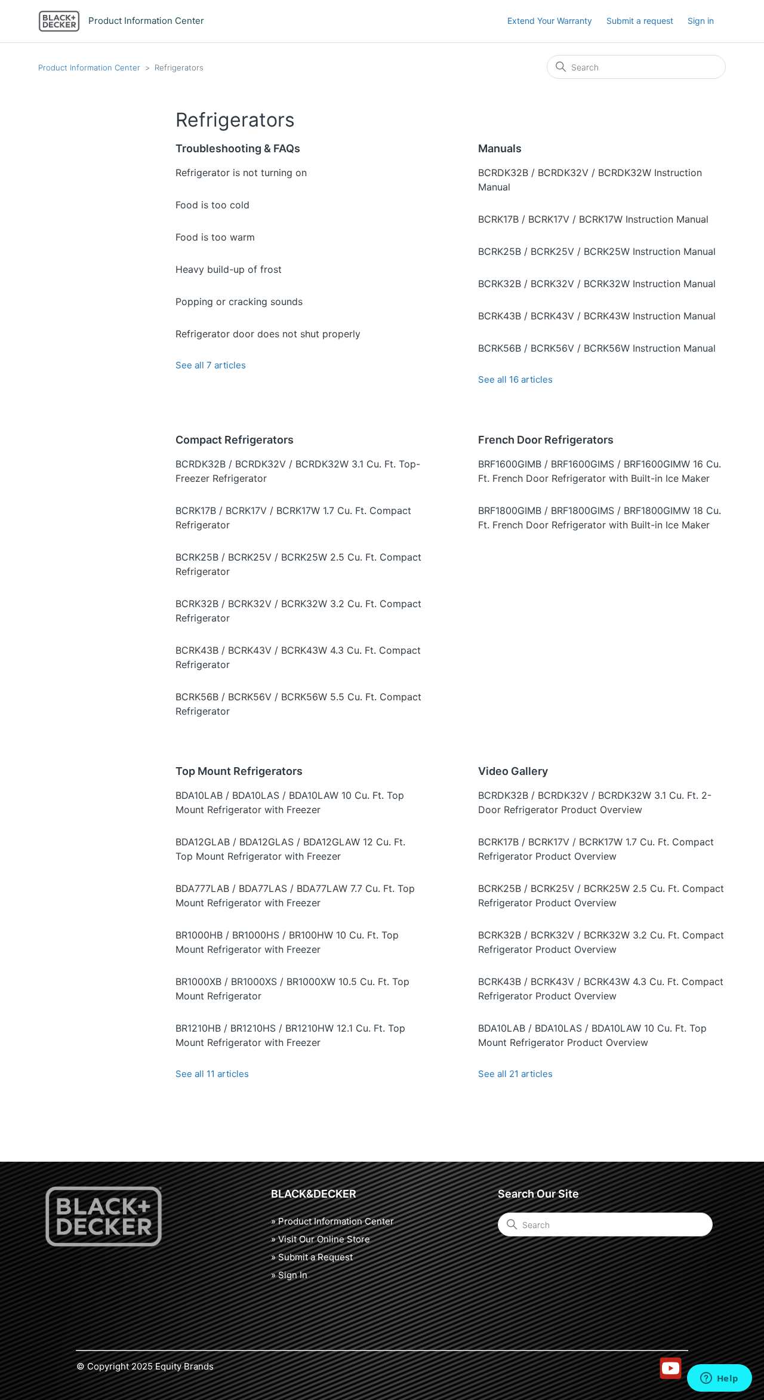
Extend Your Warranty (549, 21)
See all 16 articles (515, 379)
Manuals (500, 148)
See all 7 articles (210, 365)
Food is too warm (215, 237)
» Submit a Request (312, 1257)
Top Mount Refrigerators (239, 771)
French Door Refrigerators (546, 439)
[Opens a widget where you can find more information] (719, 1379)
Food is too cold (212, 205)
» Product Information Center (332, 1221)
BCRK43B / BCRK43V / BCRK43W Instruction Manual (597, 316)
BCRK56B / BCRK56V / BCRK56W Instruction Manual (597, 348)
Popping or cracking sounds (239, 301)
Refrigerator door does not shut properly (268, 334)
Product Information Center (89, 67)
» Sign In (289, 1275)
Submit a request (639, 21)
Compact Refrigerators (234, 439)
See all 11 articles (212, 1073)
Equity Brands (184, 1366)
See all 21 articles (515, 1073)
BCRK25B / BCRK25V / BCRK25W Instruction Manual (597, 251)
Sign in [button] (701, 21)
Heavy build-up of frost (228, 269)
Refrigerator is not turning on (241, 173)
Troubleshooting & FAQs (237, 148)
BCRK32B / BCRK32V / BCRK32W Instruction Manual (597, 284)
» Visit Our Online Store (320, 1239)
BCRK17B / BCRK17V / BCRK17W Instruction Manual (593, 219)
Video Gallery (513, 771)
